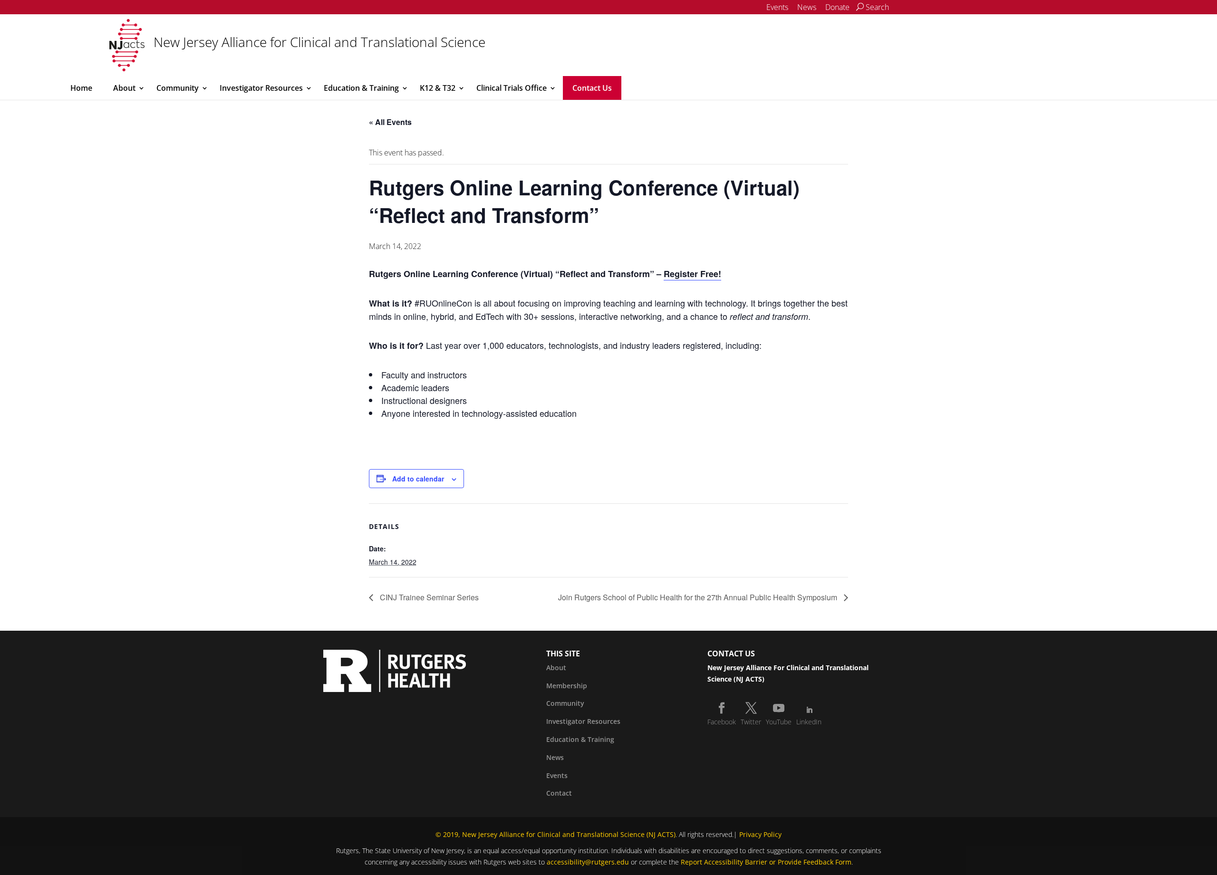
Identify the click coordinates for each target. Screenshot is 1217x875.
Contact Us (592, 88)
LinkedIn (808, 721)
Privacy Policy (760, 834)
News (806, 7)
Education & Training (361, 88)
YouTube (779, 721)
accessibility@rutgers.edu (588, 861)
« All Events (390, 121)
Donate (837, 7)
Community (177, 88)
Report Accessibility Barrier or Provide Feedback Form (766, 861)
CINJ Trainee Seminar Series (428, 597)
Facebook (721, 721)
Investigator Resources (261, 88)
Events (777, 7)
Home (81, 88)
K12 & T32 (437, 88)
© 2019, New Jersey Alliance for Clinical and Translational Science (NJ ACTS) (555, 834)
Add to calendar (418, 478)
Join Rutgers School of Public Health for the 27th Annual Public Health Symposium (698, 597)
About (124, 88)
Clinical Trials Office (511, 88)
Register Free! (692, 274)
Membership (566, 685)
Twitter (751, 721)
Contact (559, 793)
